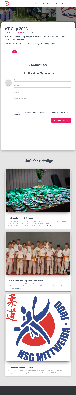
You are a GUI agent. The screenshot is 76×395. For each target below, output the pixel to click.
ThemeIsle (68, 391)
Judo (14, 51)
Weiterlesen (49, 225)
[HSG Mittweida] (7, 3)
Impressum (10, 142)
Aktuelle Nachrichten (62, 3)
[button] (37, 3)
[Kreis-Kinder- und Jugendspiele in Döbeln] (38, 253)
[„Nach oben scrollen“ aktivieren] (72, 391)
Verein (35, 3)
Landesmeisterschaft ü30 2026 (20, 218)
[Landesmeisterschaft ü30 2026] (38, 190)
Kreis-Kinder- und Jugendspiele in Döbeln (25, 281)
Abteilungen (47, 3)
